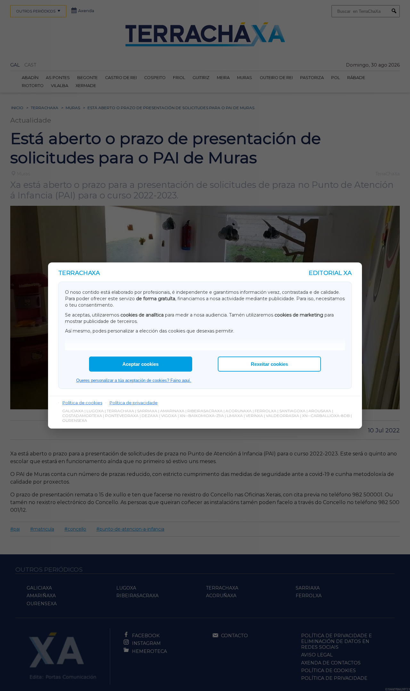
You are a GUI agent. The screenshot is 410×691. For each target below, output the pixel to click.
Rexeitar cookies (269, 364)
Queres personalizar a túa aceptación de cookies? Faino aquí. (133, 380)
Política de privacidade (134, 402)
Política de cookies (82, 402)
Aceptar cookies (140, 364)
